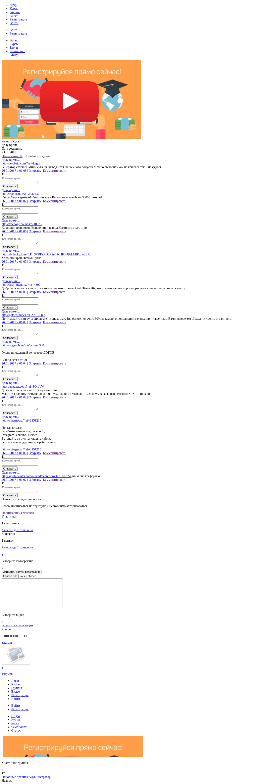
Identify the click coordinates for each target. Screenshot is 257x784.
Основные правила (15, 777)
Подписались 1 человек (18, 512)
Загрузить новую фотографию (21, 571)
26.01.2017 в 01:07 (14, 201)
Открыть (35, 170)
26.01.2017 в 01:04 (14, 322)
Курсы (14, 8)
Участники (9, 516)
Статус (14, 54)
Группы (15, 12)
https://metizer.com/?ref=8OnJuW (23, 386)
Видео (14, 15)
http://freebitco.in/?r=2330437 (20, 193)
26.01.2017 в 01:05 (14, 261)
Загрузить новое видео (17, 625)
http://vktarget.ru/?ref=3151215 (21, 420)
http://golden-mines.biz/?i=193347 (23, 315)
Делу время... (11, 159)
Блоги (14, 47)
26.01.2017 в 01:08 (14, 170)
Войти (14, 23)
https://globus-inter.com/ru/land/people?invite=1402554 (36, 476)
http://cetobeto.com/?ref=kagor (21, 163)
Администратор (40, 777)
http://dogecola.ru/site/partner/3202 (24, 345)
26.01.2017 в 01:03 (14, 397)
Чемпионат (17, 51)
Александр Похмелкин (17, 530)
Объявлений (12, 156)
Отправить (9, 186)
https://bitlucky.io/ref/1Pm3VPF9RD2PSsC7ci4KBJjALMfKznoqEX (46, 254)
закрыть (7, 642)
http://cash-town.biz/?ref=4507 (21, 284)
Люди (13, 5)
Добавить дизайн (39, 156)
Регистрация (18, 19)
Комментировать (54, 170)
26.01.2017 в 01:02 (14, 479)
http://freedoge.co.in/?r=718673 (22, 224)
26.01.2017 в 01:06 (14, 231)
